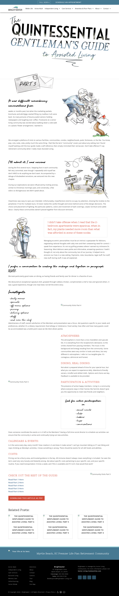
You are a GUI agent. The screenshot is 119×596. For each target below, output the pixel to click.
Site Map (32, 584)
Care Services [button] (66, 9)
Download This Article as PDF (26, 498)
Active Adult (39, 9)
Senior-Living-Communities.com (89, 571)
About (31, 570)
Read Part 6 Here (16, 491)
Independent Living (14, 570)
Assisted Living (13, 575)
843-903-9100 (62, 576)
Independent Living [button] (51, 9)
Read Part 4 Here (16, 485)
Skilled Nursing (13, 581)
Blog (31, 581)
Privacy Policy (50, 592)
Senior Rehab (12, 584)
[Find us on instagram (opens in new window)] (89, 577)
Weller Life (29, 9)
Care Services (12, 573)
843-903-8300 (63, 574)
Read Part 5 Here (16, 488)
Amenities (33, 567)
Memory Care (12, 578)
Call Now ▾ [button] (44, 2)
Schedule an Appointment (68, 2)
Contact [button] (106, 9)
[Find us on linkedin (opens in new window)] (94, 577)
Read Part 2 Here (16, 482)
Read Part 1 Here (16, 479)
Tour (31, 578)
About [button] (97, 9)
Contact (32, 573)
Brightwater (26, 592)
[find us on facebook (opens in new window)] (80, 577)
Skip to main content (109, 15)
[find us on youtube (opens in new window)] (84, 577)
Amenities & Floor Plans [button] (83, 9)
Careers (32, 575)
